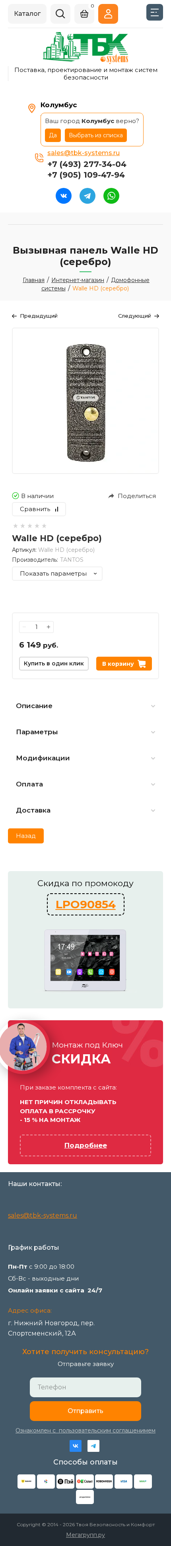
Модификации (43, 758)
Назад (26, 835)
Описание (34, 706)
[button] (27, 14)
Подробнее (85, 1145)
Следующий (134, 316)
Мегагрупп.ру (85, 1534)
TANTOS (72, 560)
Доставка (33, 810)
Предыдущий (39, 316)
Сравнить (35, 509)
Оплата (29, 784)
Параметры (37, 732)
